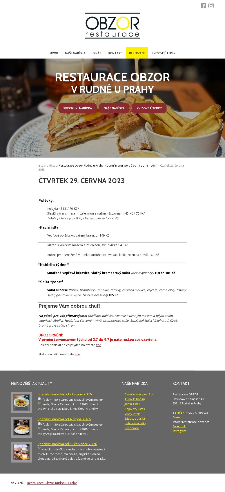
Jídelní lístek (132, 404)
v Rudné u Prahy (112, 82)
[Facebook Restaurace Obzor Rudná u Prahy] (204, 5)
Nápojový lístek (135, 409)
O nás (97, 53)
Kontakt (115, 53)
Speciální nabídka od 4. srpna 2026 (64, 419)
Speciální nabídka (77, 108)
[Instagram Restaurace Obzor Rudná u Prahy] (212, 5)
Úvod (54, 53)
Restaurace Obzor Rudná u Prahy (52, 483)
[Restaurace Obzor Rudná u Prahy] (112, 26)
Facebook (179, 426)
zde (98, 345)
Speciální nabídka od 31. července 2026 (67, 444)
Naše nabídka (75, 53)
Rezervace (137, 53)
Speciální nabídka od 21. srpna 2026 (65, 394)
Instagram (179, 431)
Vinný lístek (132, 414)
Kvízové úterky (163, 53)
